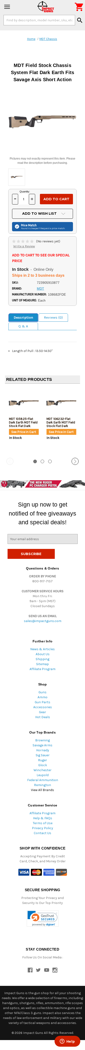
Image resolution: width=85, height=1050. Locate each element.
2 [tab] (42, 461)
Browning (42, 740)
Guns (42, 692)
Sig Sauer (43, 755)
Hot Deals (42, 717)
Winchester (42, 770)
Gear (42, 712)
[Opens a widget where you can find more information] (67, 1042)
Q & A (23, 326)
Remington (42, 785)
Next (75, 461)
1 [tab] (35, 461)
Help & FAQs (42, 818)
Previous (9, 461)
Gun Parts (42, 702)
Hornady (42, 750)
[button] (42, 918)
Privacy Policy (42, 828)
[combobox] (39, 20)
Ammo (42, 697)
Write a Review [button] (24, 246)
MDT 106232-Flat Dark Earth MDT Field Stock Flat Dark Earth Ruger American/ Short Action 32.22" (61, 427)
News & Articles (42, 649)
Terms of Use (42, 823)
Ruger (42, 760)
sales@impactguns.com (42, 621)
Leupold (43, 775)
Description (23, 317)
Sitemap (42, 664)
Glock (42, 765)
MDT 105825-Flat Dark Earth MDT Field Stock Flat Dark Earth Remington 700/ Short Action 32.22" (23, 427)
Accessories (42, 707)
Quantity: (25, 191)
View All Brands (42, 790)
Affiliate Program (42, 669)
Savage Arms (42, 745)
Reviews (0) (53, 317)
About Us (43, 654)
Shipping (42, 659)
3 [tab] (50, 461)
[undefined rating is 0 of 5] (23, 241)
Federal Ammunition (42, 780)
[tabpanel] (23, 421)
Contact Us (42, 833)
